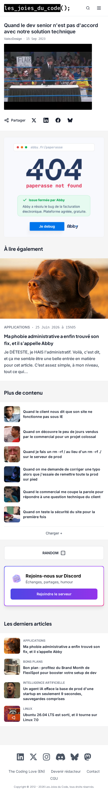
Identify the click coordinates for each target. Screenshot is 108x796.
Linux (27, 709)
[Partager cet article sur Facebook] (58, 120)
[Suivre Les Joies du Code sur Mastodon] (88, 758)
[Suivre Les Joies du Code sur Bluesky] (75, 758)
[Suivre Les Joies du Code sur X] (33, 758)
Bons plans (33, 661)
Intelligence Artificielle (44, 683)
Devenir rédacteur (66, 771)
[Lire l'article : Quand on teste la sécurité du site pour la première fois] (54, 514)
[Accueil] (36, 8)
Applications (17, 327)
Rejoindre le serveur (54, 594)
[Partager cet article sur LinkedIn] (45, 120)
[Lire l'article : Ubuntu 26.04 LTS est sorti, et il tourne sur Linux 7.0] (54, 713)
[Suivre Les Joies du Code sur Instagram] (46, 758)
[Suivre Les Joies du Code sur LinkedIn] (20, 758)
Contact (93, 771)
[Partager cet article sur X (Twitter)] (33, 120)
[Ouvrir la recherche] (88, 8)
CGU (54, 778)
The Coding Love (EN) (27, 771)
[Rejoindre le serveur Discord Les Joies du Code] (61, 757)
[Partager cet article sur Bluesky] (70, 120)
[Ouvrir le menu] (99, 8)
